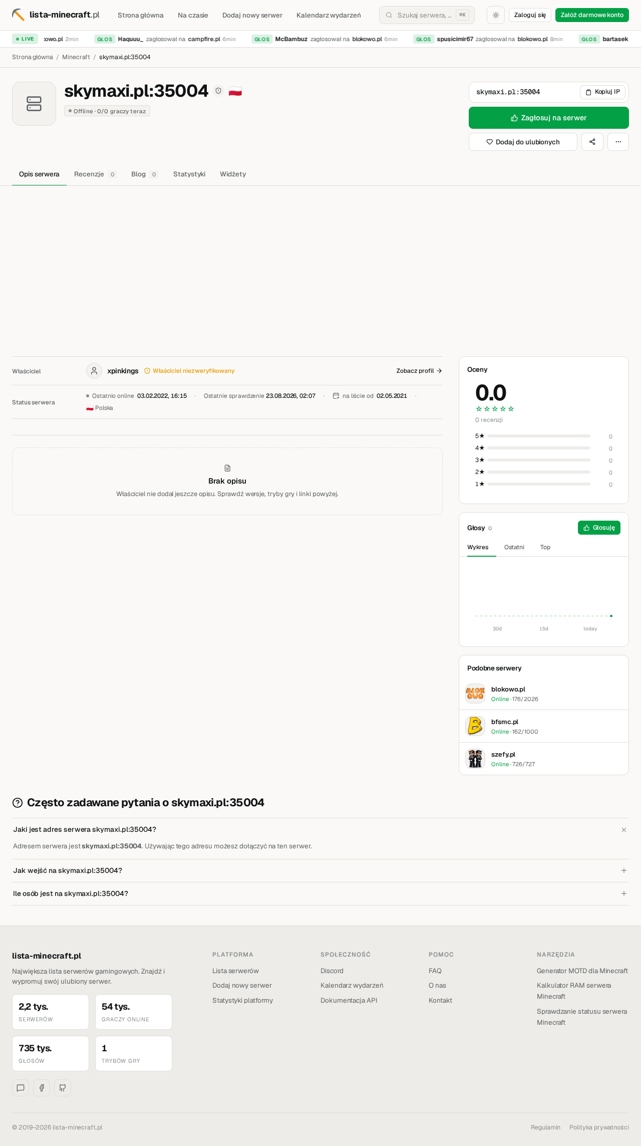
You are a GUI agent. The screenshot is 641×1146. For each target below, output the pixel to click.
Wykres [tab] (477, 547)
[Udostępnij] (592, 142)
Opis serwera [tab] (39, 173)
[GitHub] (62, 1087)
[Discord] (20, 1087)
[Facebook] (41, 1087)
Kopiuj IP (607, 91)
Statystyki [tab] (189, 173)
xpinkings (123, 370)
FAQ (435, 970)
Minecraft (76, 57)
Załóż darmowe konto (592, 15)
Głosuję (604, 527)
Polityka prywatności (599, 1127)
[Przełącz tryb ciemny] (496, 15)
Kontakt (440, 1000)
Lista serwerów (235, 970)
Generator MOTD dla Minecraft (582, 970)
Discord (332, 970)
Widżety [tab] (233, 173)
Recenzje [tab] (94, 173)
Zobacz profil (415, 371)
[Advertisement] (320, 261)
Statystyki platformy (242, 1000)
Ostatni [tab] (514, 547)
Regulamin (545, 1127)
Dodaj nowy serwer (252, 15)
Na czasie (193, 15)
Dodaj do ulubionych (528, 141)
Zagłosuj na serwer (554, 117)
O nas (437, 985)
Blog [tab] (143, 173)
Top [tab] (545, 547)
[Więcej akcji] (618, 142)
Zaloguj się (530, 15)
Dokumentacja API (349, 1000)
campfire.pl (199, 39)
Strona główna (141, 15)
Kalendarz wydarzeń (328, 15)
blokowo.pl (362, 39)
